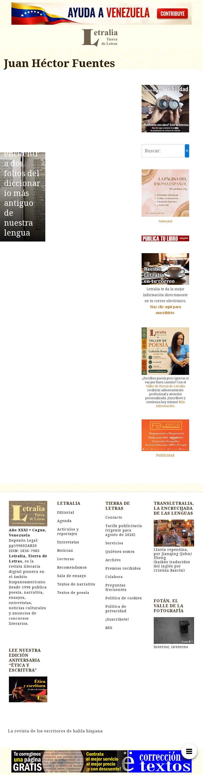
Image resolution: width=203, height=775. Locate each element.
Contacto (113, 517)
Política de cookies (123, 598)
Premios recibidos (123, 568)
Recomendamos (72, 567)
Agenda (64, 520)
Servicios (114, 543)
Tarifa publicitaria (123, 530)
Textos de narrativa (76, 584)
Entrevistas (68, 542)
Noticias (65, 550)
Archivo (113, 559)
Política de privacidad (116, 608)
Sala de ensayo (71, 575)
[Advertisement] (68, 111)
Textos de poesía (73, 592)
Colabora (114, 576)
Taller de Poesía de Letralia (165, 386)
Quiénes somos (120, 551)
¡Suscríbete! (117, 619)
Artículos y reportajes (68, 531)
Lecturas (65, 559)
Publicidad (165, 221)
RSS (108, 627)
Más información (170, 404)
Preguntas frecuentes (116, 587)
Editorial (65, 512)
